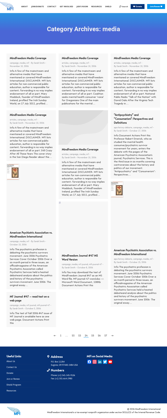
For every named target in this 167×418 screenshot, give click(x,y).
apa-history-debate (123, 127)
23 (79, 335)
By (38, 62)
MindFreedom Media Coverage (28, 58)
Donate (10, 373)
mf (27, 62)
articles (65, 62)
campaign (14, 62)
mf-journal (83, 264)
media (22, 62)
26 (99, 335)
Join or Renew (13, 379)
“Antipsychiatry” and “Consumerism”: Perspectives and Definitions (133, 118)
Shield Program (14, 385)
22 (73, 335)
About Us (11, 361)
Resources (11, 390)
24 (86, 335)
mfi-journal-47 (95, 264)
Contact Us (12, 367)
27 (105, 335)
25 (92, 335)
